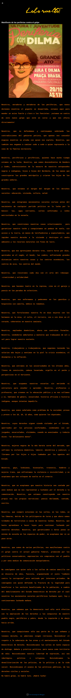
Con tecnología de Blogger (37, 694)
